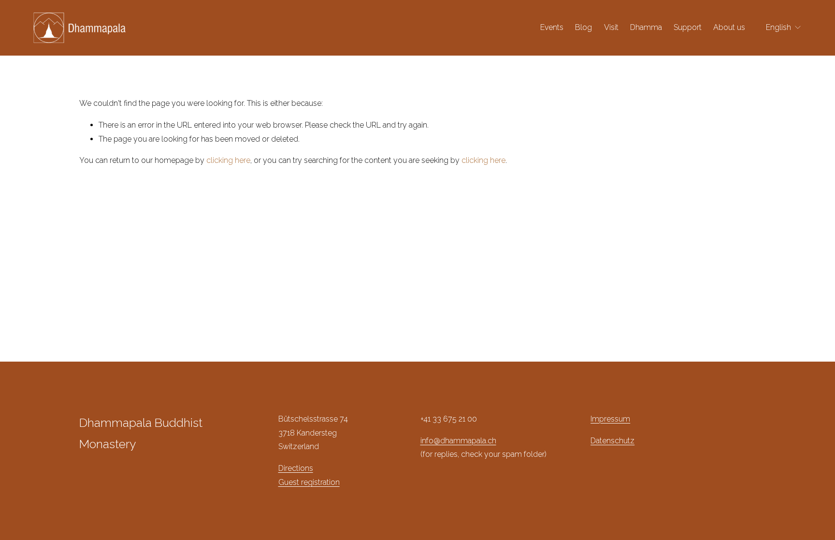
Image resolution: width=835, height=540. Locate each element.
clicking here (228, 160)
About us (729, 27)
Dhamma (646, 27)
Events (551, 27)
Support (688, 27)
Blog (583, 27)
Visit (611, 27)
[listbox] (784, 27)
